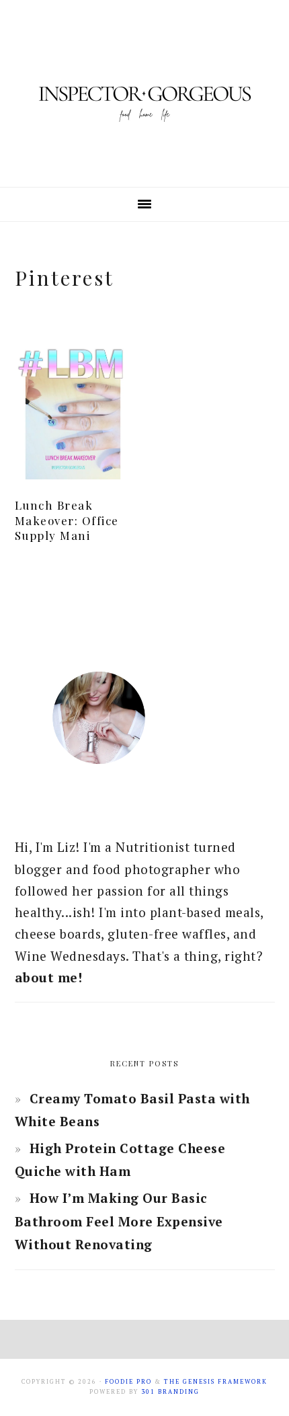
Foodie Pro (128, 1382)
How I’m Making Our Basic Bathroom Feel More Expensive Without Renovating (119, 1220)
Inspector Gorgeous (144, 93)
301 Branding (170, 1392)
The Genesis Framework (215, 1382)
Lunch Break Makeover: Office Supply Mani (67, 520)
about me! (49, 977)
